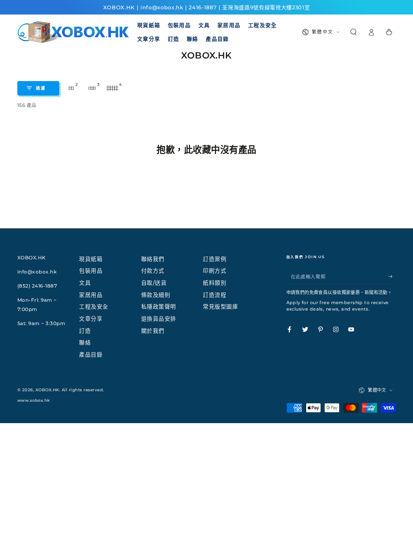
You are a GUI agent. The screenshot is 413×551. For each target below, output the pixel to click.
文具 (85, 283)
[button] (353, 32)
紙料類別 (214, 283)
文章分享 (90, 318)
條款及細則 (156, 295)
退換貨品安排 (158, 318)
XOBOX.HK (47, 389)
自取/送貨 (154, 283)
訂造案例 (214, 259)
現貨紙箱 (90, 259)
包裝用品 (90, 270)
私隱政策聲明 (158, 306)
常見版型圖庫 (220, 306)
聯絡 (85, 342)
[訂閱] (392, 276)
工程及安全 (93, 306)
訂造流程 (214, 295)
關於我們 (153, 331)
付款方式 (153, 270)
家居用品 (90, 295)
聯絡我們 (153, 259)
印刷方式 (214, 270)
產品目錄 (90, 354)
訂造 (85, 331)
